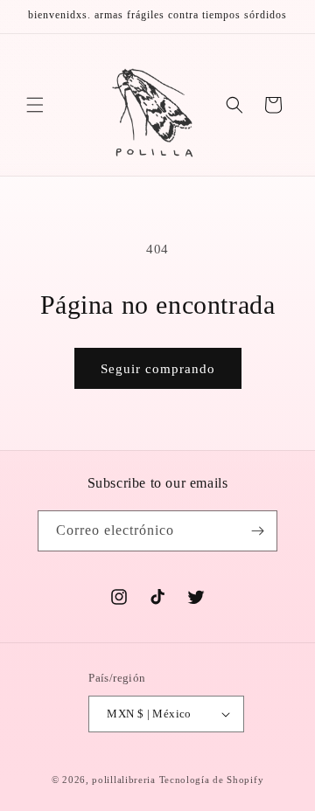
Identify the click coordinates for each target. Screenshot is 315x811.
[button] (35, 105)
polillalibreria (124, 779)
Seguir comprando (158, 369)
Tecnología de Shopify (211, 779)
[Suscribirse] (257, 530)
